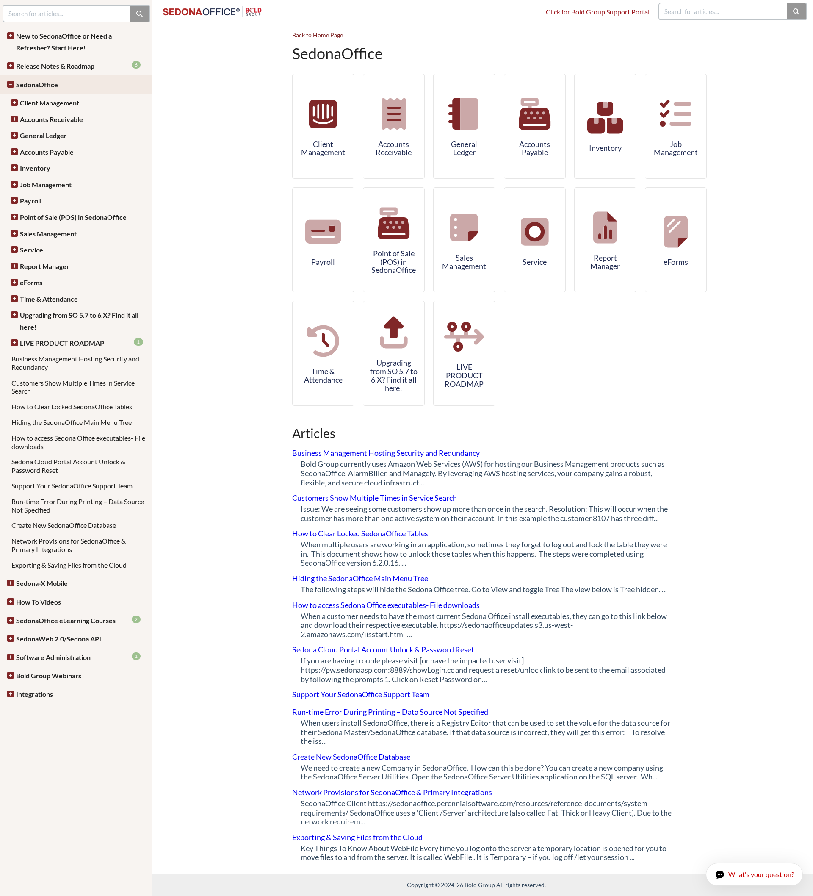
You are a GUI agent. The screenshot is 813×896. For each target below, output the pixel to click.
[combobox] (723, 11)
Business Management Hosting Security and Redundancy (386, 453)
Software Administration (77, 657)
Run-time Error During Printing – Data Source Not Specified (390, 711)
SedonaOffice (37, 84)
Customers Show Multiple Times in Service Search (374, 497)
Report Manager (44, 266)
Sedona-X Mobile (42, 583)
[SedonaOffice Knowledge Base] (215, 7)
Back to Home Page (317, 35)
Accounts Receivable (51, 119)
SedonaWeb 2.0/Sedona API (58, 639)
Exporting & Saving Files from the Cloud (69, 565)
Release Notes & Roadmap (77, 65)
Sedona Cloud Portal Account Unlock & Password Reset (383, 649)
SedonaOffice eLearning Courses (77, 620)
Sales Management (48, 234)
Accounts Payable (47, 152)
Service (31, 250)
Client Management (49, 103)
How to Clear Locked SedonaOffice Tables (71, 406)
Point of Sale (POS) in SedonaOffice (73, 217)
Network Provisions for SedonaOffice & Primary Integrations (68, 545)
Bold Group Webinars (48, 675)
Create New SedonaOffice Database (63, 525)
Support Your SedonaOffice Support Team (72, 486)
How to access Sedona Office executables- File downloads (386, 605)
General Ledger (43, 135)
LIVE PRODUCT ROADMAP (80, 342)
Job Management (46, 184)
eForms (31, 282)
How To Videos (38, 602)
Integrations (34, 694)
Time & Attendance (49, 299)
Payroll (30, 201)
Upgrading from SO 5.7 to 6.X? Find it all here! (79, 321)
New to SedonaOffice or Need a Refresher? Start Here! (64, 42)
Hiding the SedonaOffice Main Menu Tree (71, 422)
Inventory (35, 168)
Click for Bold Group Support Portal (598, 12)
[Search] (797, 11)
